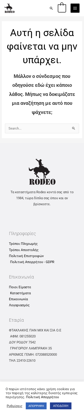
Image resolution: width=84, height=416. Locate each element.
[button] (51, 8)
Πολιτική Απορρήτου (42, 397)
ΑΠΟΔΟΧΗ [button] (60, 406)
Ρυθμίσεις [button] (14, 406)
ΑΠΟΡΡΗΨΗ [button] (36, 406)
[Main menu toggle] (75, 8)
